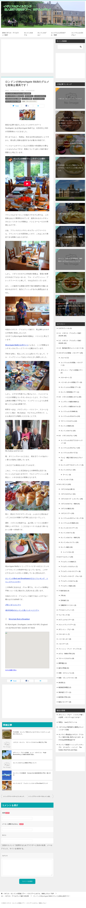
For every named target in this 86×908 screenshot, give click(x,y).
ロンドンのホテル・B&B (13, 101)
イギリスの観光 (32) (67, 508)
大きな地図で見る (10, 670)
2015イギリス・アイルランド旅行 (10, 34)
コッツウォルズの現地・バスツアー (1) (72, 364)
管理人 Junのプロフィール (68, 722)
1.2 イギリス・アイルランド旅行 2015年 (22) (70, 342)
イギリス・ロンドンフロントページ (70, 99)
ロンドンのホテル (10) (68, 430)
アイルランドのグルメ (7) (69, 566)
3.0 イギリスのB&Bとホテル (14, 96)
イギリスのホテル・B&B (13, 99)
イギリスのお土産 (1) (68, 489)
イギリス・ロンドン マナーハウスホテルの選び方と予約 (30, 742)
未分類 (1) (62, 682)
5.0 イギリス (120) (65, 484)
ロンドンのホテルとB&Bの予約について (25, 763)
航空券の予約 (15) (64, 697)
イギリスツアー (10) (67, 513)
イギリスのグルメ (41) (68, 494)
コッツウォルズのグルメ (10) (70, 448)
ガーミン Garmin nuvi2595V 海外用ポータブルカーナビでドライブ (70, 260)
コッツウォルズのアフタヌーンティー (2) (72, 442)
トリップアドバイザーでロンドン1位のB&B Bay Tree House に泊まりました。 (40, 796)
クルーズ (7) (65, 358)
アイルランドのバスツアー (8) (71, 571)
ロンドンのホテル (28, 34)
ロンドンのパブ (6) (67, 479)
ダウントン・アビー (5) (66, 629)
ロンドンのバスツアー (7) (69, 528)
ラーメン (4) (67, 474)
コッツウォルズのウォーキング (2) (72, 518)
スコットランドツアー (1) (67, 624)
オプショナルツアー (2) (66, 620)
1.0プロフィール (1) (65, 328)
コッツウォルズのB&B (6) (69, 411)
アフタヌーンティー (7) (66, 610)
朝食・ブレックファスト (29, 101)
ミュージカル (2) (68, 552)
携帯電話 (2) (63, 663)
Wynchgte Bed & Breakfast (19, 619)
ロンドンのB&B (26, 99)
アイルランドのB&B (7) (68, 562)
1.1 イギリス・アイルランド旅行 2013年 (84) (70, 334)
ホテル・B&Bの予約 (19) (67, 653)
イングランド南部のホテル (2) (71, 406)
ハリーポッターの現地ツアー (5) (71, 382)
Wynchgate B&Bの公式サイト (16, 345)
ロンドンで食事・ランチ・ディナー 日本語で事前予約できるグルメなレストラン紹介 (70, 305)
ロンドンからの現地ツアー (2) (71, 387)
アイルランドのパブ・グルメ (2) (71, 576)
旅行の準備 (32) (64, 668)
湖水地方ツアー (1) (65, 692)
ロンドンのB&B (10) (67, 426)
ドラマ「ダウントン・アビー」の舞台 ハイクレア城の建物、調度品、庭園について (71, 236)
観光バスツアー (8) (65, 702)
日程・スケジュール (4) (66, 673)
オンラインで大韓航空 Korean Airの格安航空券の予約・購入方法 (32, 774)
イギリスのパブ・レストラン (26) (72, 499)
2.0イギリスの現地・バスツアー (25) (71, 353)
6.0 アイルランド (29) (66, 557)
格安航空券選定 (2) (65, 687)
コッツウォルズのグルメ (77, 34)
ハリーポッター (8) (65, 639)
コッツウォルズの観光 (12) (69, 523)
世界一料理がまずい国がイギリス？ (70, 214)
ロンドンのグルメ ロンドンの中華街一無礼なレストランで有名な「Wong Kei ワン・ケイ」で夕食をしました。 (70, 283)
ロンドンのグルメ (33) (68, 470)
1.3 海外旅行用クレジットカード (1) (71, 348)
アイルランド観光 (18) (68, 586)
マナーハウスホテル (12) (69, 421)
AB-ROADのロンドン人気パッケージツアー (22, 610)
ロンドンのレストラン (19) (69, 542)
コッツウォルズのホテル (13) (70, 416)
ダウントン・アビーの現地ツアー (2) (72, 371)
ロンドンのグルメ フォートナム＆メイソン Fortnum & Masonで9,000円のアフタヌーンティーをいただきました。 (70, 145)
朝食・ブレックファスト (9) (68, 678)
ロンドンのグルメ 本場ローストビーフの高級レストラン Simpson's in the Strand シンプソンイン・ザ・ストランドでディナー (70, 122)
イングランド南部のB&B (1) (70, 402)
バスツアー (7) (63, 644)
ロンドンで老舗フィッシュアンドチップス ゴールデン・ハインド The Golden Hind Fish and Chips (71, 747)
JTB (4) (63, 595)
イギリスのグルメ (40, 96)
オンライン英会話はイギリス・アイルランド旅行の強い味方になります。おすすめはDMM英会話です (71, 737)
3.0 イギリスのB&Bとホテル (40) (70, 397)
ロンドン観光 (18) (67, 547)
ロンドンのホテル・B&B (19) (70, 537)
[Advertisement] (27, 56)
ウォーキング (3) (64, 615)
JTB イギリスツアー (13, 605)
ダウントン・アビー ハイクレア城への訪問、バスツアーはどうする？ (70, 191)
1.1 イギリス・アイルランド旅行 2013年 (18, 93)
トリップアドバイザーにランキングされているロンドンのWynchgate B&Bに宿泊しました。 (15, 796)
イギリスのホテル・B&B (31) (70, 504)
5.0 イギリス (29, 96)
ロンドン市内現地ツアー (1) (70, 392)
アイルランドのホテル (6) (69, 581)
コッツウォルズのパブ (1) (69, 452)
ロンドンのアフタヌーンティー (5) (72, 465)
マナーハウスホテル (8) (66, 658)
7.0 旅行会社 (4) (64, 591)
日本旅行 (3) (65, 600)
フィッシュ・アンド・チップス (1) (70, 649)
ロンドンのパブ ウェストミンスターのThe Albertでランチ (30, 783)
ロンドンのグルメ (42, 34)
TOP (28, 893)
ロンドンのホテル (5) (68, 533)
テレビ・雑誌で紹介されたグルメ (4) (72, 459)
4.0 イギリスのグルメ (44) (68, 435)
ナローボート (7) (66, 377)
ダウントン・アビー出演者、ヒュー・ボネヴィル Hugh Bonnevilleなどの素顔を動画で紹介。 (29, 753)
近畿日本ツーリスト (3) (68, 605)
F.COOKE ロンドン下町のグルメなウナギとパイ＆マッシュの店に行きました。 (31, 733)
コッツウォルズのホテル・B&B (58, 34)
